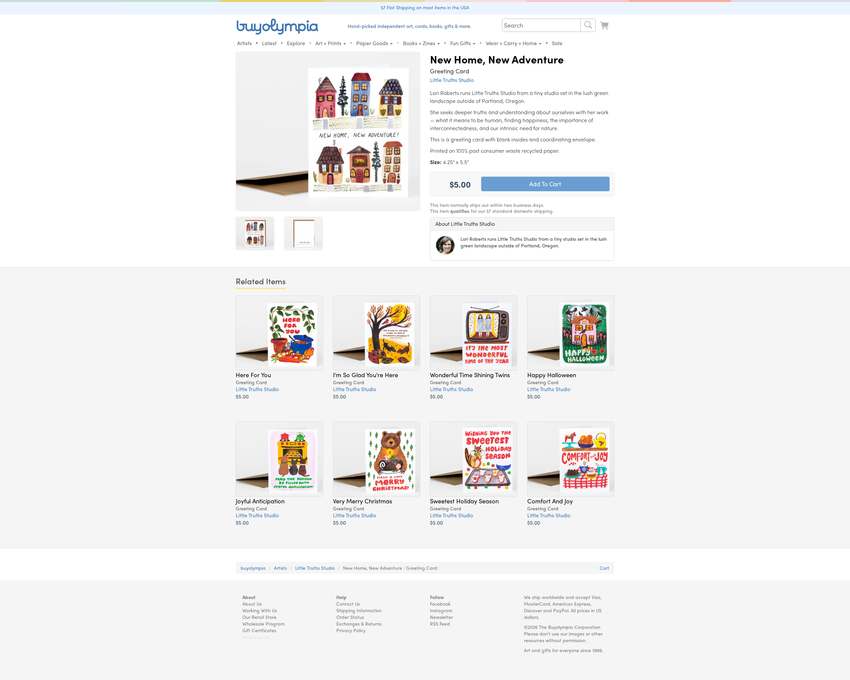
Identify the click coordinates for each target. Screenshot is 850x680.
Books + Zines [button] (420, 43)
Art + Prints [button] (329, 43)
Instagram (441, 610)
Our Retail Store (259, 617)
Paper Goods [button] (372, 43)
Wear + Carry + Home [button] (512, 43)
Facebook (440, 603)
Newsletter (441, 617)
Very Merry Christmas (362, 500)
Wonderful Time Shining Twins (470, 374)
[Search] (588, 25)
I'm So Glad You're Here (365, 374)
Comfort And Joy (550, 500)
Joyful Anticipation (260, 500)
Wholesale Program (263, 623)
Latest (269, 43)
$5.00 (242, 396)
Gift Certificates (259, 630)
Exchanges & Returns (359, 623)
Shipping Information (359, 610)
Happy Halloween (551, 374)
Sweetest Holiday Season (464, 500)
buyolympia (253, 567)
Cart (604, 567)
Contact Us (348, 603)
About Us (252, 603)
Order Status (350, 617)
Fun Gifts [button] (461, 43)
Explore (296, 43)
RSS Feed (440, 623)
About (248, 597)
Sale (557, 43)
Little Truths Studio (452, 80)
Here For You (253, 374)
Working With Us (259, 610)
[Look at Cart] (605, 26)
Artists (244, 43)
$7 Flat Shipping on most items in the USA (425, 7)
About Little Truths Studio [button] (465, 223)
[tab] (522, 223)
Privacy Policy (351, 630)
